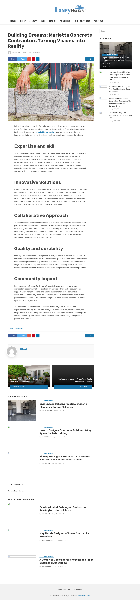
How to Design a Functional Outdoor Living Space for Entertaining (65, 432)
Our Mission (77, 590)
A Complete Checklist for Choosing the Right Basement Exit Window (66, 561)
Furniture (98, 21)
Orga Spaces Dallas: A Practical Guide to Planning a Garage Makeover (63, 405)
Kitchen (52, 21)
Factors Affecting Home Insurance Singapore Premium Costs (120, 115)
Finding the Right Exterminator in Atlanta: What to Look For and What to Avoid (64, 458)
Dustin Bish (46, 437)
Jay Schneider (46, 540)
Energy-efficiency (18, 21)
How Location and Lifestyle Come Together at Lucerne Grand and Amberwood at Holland (119, 76)
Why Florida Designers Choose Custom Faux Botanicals (65, 535)
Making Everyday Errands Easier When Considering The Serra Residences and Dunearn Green (120, 102)
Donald (17, 52)
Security (33, 21)
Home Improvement (82, 21)
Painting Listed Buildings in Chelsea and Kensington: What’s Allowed (63, 509)
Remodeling (65, 21)
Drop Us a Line (64, 590)
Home (43, 21)
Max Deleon (45, 463)
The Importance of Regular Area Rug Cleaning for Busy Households (119, 89)
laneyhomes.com (84, 596)
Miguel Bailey (46, 410)
